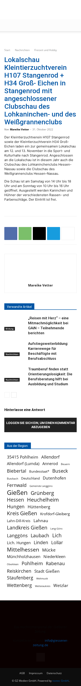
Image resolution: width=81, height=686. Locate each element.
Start (7, 50)
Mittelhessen (23, 549)
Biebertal (16, 471)
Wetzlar (60, 585)
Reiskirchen (19, 571)
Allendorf (50, 457)
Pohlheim (32, 563)
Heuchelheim (43, 499)
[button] (7, 25)
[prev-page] (7, 395)
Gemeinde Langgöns (41, 486)
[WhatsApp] (25, 233)
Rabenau (55, 563)
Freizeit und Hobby (45, 50)
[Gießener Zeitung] (36, 10)
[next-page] (14, 395)
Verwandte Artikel (19, 307)
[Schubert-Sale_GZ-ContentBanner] (40, 38)
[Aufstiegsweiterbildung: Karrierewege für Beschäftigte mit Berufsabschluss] (15, 348)
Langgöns (17, 535)
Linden (41, 542)
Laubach (40, 535)
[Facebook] (10, 233)
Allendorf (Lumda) (23, 463)
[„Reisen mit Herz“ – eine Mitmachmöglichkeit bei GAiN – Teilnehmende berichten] (15, 323)
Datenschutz (54, 673)
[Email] (39, 233)
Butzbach (12, 478)
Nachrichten (22, 50)
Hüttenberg (39, 506)
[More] (68, 233)
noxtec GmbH (60, 681)
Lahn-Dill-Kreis (18, 521)
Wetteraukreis (42, 586)
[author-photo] (40, 279)
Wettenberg (19, 585)
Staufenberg (20, 578)
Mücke (49, 550)
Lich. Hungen (19, 542)
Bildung (10, 328)
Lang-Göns (56, 528)
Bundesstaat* (39, 471)
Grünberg (42, 493)
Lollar (57, 542)
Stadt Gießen (47, 571)
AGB (22, 673)
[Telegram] (53, 233)
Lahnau (40, 520)
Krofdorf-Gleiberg (55, 514)
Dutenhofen (54, 478)
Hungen (16, 506)
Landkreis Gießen (27, 527)
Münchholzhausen (23, 556)
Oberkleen (13, 564)
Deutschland (30, 478)
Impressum (36, 673)
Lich (57, 535)
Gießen (17, 492)
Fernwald (17, 485)
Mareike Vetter (19, 129)
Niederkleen (54, 556)
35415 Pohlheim (22, 457)
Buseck (60, 471)
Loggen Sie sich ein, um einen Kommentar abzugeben (40, 425)
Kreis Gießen (22, 513)
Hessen (15, 499)
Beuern (65, 464)
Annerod (50, 463)
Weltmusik (42, 578)
